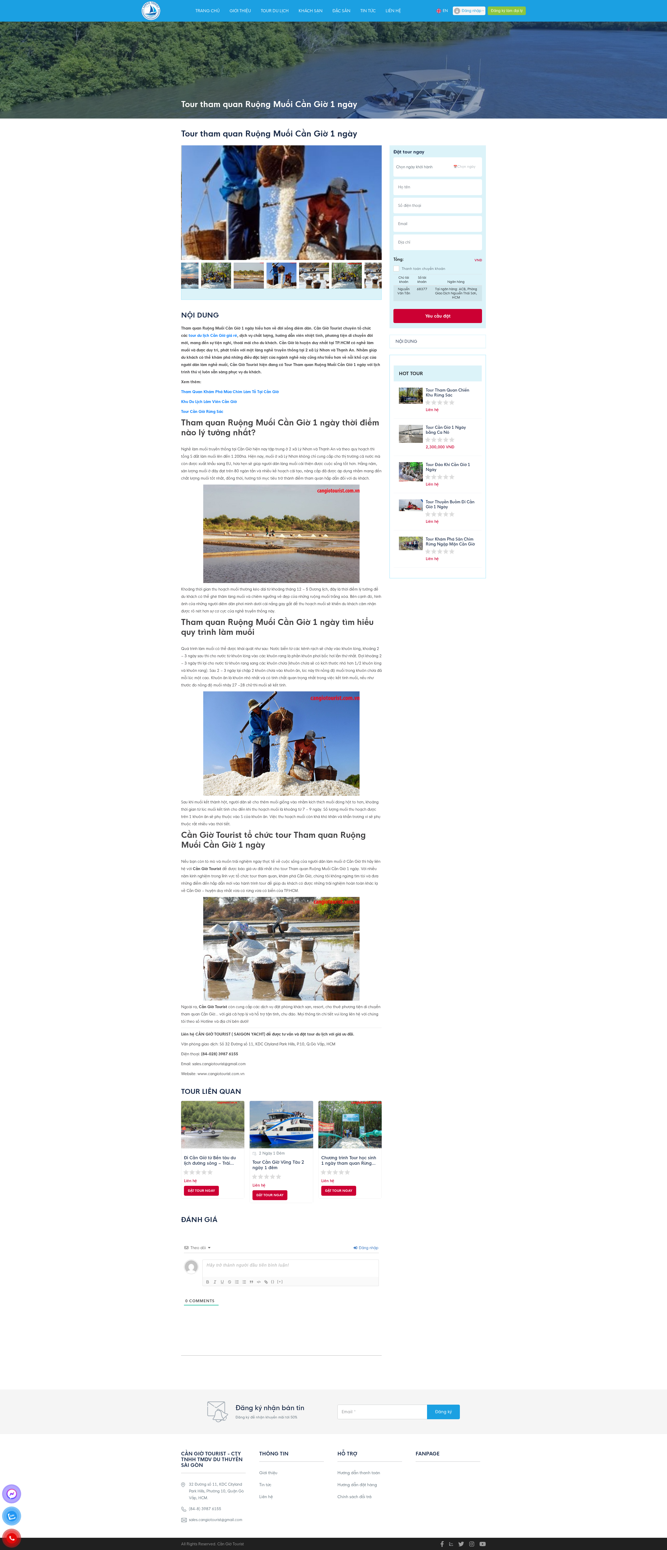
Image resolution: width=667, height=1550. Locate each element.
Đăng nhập (471, 11)
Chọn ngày (466, 167)
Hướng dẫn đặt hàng (357, 1484)
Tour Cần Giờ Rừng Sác (202, 411)
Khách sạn (311, 10)
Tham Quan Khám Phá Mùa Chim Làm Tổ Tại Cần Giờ (230, 391)
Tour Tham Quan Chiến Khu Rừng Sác (447, 393)
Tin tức (368, 10)
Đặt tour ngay (201, 1191)
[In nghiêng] (215, 1282)
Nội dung (406, 341)
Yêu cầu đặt (437, 316)
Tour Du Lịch (275, 10)
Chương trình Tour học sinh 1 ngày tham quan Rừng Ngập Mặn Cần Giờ (348, 1160)
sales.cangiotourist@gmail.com (215, 1519)
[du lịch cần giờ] (150, 10)
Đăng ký (443, 1412)
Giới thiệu (240, 10)
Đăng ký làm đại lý (507, 10)
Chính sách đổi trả (354, 1496)
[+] (280, 1282)
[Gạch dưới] (222, 1282)
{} (273, 1282)
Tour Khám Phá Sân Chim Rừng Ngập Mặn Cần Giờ (450, 542)
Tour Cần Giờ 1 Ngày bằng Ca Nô (446, 430)
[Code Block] (258, 1282)
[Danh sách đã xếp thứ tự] (236, 1282)
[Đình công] (229, 1282)
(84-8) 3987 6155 (205, 1508)
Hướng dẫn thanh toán (358, 1472)
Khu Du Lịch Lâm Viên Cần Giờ (209, 401)
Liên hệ (393, 10)
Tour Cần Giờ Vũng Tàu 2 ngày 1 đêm (278, 1165)
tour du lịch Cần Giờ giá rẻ (213, 335)
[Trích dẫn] (251, 1282)
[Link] (266, 1282)
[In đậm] (207, 1282)
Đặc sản (341, 10)
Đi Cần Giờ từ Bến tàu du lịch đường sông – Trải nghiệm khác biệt (210, 1160)
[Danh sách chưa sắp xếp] (244, 1282)
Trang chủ (207, 10)
